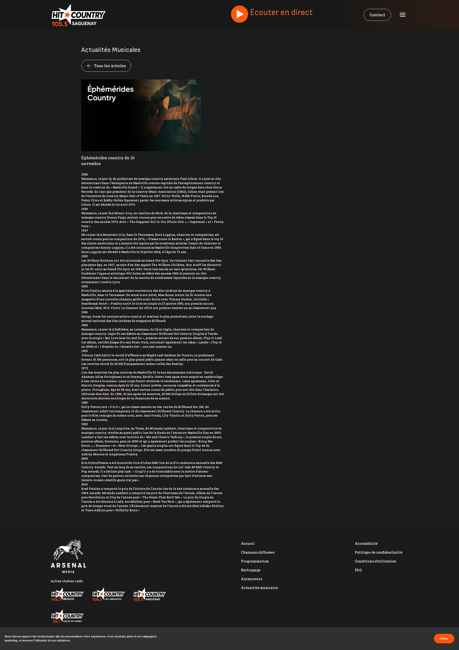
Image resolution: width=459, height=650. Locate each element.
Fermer (444, 638)
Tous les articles (110, 65)
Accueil (248, 543)
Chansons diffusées (257, 552)
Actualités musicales (259, 587)
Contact (377, 14)
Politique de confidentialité (379, 552)
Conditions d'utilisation (375, 561)
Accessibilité (366, 543)
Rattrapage (251, 570)
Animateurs (251, 579)
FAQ (358, 570)
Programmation (255, 561)
